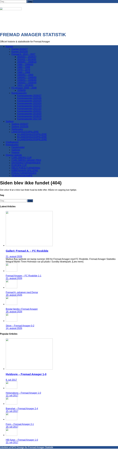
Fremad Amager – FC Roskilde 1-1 (23, 275)
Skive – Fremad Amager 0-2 (20, 325)
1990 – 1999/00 (25, 64)
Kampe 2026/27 (20, 49)
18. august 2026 (14, 295)
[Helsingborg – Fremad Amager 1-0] (11, 388)
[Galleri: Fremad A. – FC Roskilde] (29, 245)
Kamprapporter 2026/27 (29, 95)
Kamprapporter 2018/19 (29, 116)
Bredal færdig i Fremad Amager (22, 309)
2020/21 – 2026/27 (26, 57)
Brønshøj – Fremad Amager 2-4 (22, 408)
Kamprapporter (19, 93)
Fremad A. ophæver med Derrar (22, 292)
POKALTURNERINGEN (24, 173)
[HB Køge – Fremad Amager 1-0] (11, 435)
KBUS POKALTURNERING (26, 168)
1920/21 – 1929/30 (26, 82)
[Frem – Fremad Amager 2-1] (11, 419)
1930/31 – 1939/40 (26, 80)
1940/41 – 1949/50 (26, 77)
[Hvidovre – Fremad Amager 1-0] (29, 369)
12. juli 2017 (12, 395)
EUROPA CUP (19, 165)
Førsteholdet (18, 147)
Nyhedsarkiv (12, 144)
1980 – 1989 (23, 67)
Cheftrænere (12, 142)
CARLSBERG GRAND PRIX (26, 160)
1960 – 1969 (23, 72)
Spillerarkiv (17, 129)
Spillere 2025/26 (20, 126)
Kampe (9, 46)
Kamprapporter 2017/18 (29, 119)
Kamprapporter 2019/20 (29, 113)
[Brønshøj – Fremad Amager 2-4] (11, 403)
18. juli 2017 (12, 427)
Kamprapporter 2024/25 (29, 101)
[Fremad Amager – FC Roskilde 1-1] (11, 271)
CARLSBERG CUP (22, 157)
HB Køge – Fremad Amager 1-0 (22, 440)
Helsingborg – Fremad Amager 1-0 (23, 393)
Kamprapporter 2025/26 (29, 98)
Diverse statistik (14, 155)
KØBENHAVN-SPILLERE (25, 170)
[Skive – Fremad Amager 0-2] (11, 321)
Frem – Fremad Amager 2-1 (20, 424)
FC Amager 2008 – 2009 (24, 88)
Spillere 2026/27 (20, 124)
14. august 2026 (14, 328)
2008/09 (21, 90)
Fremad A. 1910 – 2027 (23, 54)
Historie (15, 152)
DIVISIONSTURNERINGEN (26, 163)
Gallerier (16, 150)
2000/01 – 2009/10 (26, 62)
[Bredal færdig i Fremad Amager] (11, 304)
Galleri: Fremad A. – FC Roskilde (27, 250)
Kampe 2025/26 (20, 51)
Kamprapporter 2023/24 (29, 103)
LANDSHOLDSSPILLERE (25, 132)
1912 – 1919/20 (25, 85)
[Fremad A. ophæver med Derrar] (11, 287)
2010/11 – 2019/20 (26, 59)
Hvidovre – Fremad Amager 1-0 (26, 374)
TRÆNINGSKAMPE (22, 176)
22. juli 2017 (12, 442)
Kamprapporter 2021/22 (29, 108)
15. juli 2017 (12, 411)
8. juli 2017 (11, 380)
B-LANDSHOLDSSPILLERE (32, 137)
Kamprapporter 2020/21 (29, 111)
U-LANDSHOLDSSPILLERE (32, 139)
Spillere (10, 121)
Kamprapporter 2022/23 (29, 106)
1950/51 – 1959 (25, 75)
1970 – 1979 (23, 70)
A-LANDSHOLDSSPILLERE (32, 134)
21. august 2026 (14, 256)
